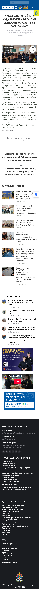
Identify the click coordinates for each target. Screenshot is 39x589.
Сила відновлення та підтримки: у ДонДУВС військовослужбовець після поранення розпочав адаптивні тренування (26, 255)
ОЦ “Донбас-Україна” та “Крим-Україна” (16, 468)
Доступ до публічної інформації (13, 505)
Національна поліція (9, 546)
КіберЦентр (6, 550)
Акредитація (6, 514)
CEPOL (4, 557)
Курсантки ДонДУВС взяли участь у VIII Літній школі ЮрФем (25, 222)
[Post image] (8, 195)
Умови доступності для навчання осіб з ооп (17, 473)
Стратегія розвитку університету (14, 522)
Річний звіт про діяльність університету (16, 518)
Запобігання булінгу (9, 477)
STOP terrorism (7, 553)
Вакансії (5, 534)
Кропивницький (8, 47)
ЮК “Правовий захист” (10, 484)
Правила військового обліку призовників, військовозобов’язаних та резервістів (17, 489)
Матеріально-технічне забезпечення (15, 526)
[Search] (27, 2)
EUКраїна (5, 559)
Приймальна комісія (9, 464)
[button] (36, 13)
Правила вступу (7, 462)
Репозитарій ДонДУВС (10, 562)
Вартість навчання (8, 466)
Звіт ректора (6, 516)
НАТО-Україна (7, 555)
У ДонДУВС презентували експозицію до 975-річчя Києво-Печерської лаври (26, 237)
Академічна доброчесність (12, 512)
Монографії (6, 532)
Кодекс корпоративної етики (12, 509)
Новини (6, 50)
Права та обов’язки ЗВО (10, 481)
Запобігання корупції (9, 479)
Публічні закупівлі (8, 524)
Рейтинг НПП (6, 530)
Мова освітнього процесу (11, 475)
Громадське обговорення (11, 520)
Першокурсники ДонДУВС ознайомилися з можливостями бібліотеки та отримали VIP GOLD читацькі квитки (26, 275)
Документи (6, 528)
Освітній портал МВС (9, 544)
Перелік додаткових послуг (12, 470)
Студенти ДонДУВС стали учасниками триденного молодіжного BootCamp (26, 209)
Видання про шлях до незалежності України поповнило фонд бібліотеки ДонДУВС (25, 195)
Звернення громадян (9, 507)
